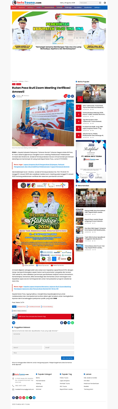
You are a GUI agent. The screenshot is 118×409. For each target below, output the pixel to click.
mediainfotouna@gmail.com (24, 389)
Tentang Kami (88, 389)
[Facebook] (61, 322)
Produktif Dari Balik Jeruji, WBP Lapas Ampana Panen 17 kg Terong (93, 127)
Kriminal (38, 389)
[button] (100, 2)
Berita (38, 378)
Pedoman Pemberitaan (91, 383)
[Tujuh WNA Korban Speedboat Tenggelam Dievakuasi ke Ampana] (79, 239)
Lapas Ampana (65, 381)
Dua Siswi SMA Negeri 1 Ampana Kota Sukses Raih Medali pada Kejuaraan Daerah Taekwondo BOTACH (95, 229)
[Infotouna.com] (26, 3)
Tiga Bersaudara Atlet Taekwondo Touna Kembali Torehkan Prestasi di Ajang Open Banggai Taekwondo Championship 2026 (94, 120)
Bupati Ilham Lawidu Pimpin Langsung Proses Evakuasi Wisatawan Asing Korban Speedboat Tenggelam (94, 220)
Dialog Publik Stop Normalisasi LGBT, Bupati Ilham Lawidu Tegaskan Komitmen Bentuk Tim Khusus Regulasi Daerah (95, 211)
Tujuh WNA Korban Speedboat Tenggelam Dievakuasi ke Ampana (95, 238)
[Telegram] (68, 322)
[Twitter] (65, 322)
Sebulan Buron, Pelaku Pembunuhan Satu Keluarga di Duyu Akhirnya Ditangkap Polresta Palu (94, 134)
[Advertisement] (59, 65)
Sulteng (19, 84)
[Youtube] (23, 397)
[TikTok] (30, 397)
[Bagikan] (72, 96)
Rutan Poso (22, 307)
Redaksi (18, 95)
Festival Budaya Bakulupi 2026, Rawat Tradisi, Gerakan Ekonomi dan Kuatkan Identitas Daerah (93, 113)
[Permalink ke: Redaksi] (14, 96)
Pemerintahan (40, 381)
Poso (14, 84)
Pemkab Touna (65, 383)
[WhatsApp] (72, 322)
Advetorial (39, 386)
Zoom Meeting (48, 307)
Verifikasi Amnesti (35, 307)
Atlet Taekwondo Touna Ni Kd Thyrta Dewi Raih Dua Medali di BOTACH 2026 (93, 106)
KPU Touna (63, 386)
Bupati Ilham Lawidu (66, 389)
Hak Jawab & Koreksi (90, 378)
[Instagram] (20, 397)
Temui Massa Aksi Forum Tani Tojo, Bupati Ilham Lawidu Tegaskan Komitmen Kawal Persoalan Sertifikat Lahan (94, 247)
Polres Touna (64, 378)
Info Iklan (87, 381)
